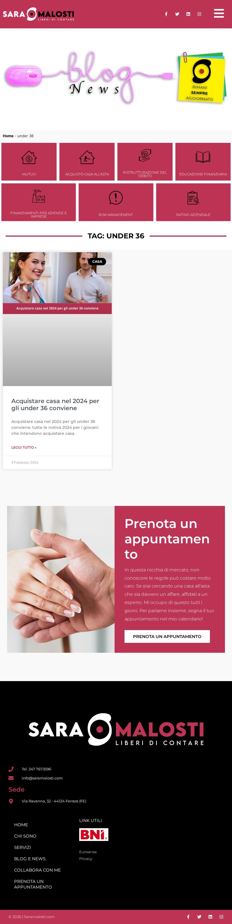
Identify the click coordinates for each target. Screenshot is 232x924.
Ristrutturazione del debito (145, 174)
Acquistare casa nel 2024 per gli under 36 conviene (55, 404)
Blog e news (30, 858)
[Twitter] (177, 14)
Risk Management (116, 215)
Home (8, 135)
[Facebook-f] (166, 14)
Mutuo (29, 174)
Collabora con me (37, 870)
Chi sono (25, 836)
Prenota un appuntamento (167, 636)
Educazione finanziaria (203, 174)
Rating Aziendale (193, 215)
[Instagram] (199, 14)
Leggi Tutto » (23, 447)
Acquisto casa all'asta (87, 174)
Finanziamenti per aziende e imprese (38, 215)
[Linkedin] (188, 14)
